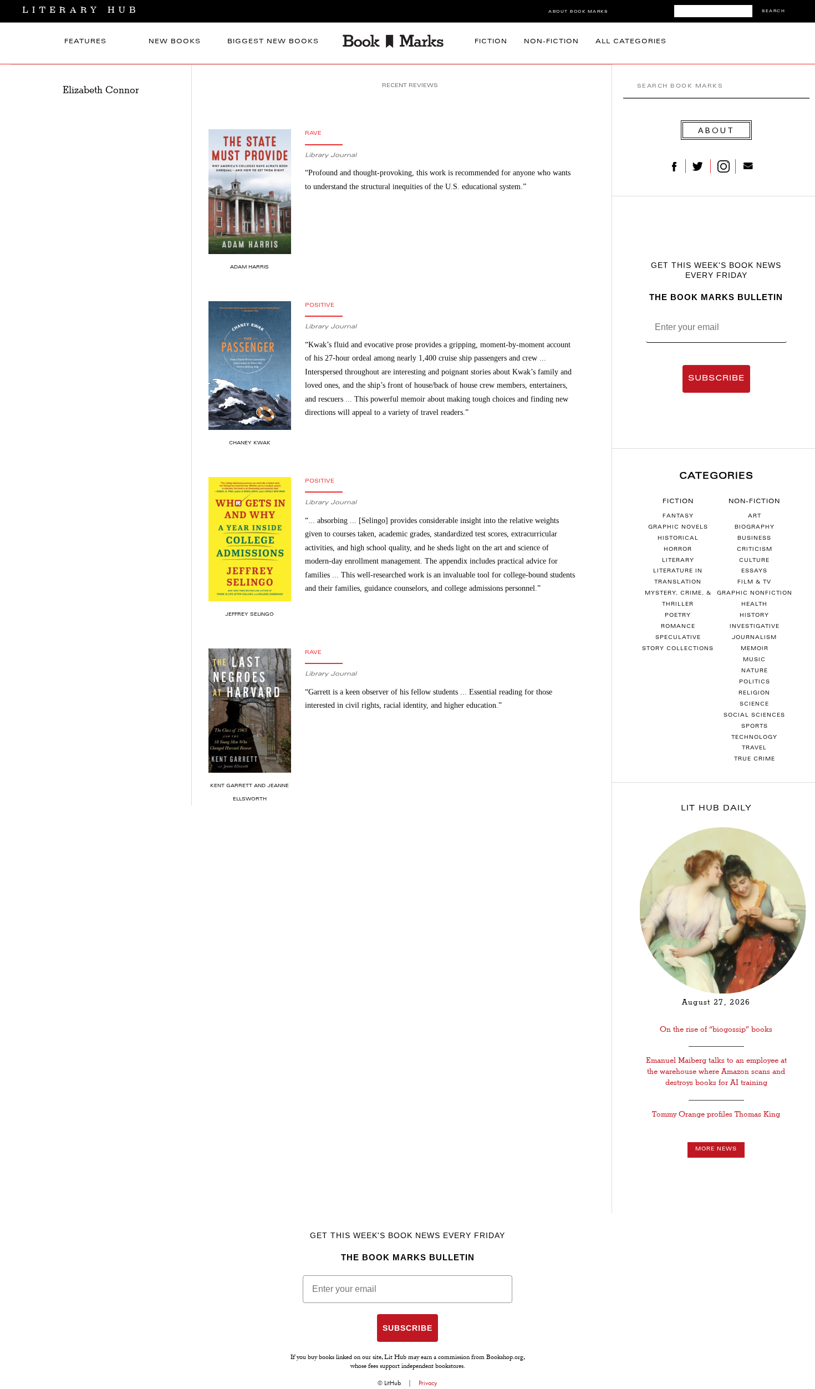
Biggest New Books (273, 42)
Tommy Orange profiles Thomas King (716, 1114)
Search (773, 11)
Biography (755, 527)
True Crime (754, 759)
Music (754, 660)
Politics (754, 682)
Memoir (754, 649)
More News (716, 1149)
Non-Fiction (551, 42)
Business (754, 538)
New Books (175, 42)
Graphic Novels (678, 527)
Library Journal (330, 156)
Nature (754, 671)
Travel (754, 748)
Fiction (491, 42)
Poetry (678, 616)
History (754, 616)
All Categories (630, 42)
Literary (678, 561)
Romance (678, 627)
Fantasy (678, 516)
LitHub (392, 1382)
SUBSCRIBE (716, 379)
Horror (678, 550)
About (716, 130)
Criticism (754, 550)
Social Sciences (754, 715)
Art (754, 516)
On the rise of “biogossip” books (716, 1029)
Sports (754, 726)
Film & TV (754, 582)
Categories (716, 476)
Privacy (428, 1382)
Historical (678, 538)
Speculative (678, 638)
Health (754, 604)
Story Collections (678, 649)
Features (85, 42)
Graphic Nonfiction (754, 593)
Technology (754, 738)
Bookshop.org (504, 1357)
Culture (754, 561)
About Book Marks (578, 12)
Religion (754, 693)
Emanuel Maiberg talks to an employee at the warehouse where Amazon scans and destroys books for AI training (716, 1071)
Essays (754, 571)
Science (754, 704)
